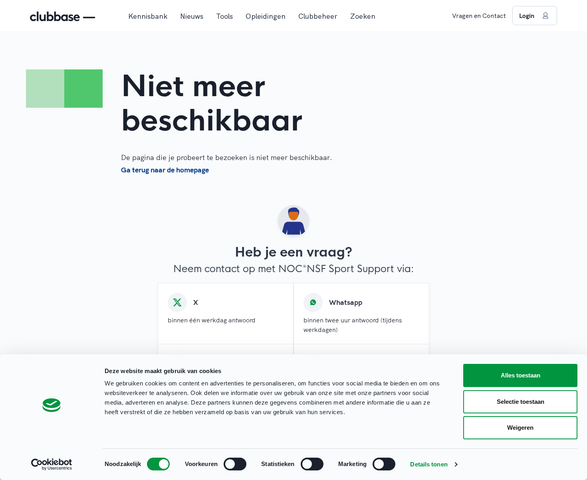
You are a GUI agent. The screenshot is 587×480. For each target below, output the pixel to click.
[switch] (235, 464)
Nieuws (191, 16)
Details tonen (428, 464)
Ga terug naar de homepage (165, 169)
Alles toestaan (520, 375)
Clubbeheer (317, 16)
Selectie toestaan (520, 401)
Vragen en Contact (479, 16)
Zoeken (362, 16)
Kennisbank (147, 16)
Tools (224, 16)
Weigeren (520, 427)
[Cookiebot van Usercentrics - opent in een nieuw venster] (52, 464)
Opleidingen (266, 16)
